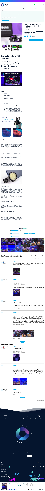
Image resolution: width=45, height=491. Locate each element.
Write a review (30, 233)
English (31, 5)
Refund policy (3, 471)
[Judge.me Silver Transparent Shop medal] (27, 484)
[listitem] (4, 241)
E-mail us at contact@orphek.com (39, 464)
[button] (38, 5)
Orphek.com (3, 466)
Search (2, 464)
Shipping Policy (26, 33)
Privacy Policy (3, 469)
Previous (2, 34)
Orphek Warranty (4, 474)
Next (21, 34)
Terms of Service (4, 476)
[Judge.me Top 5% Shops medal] (31, 484)
